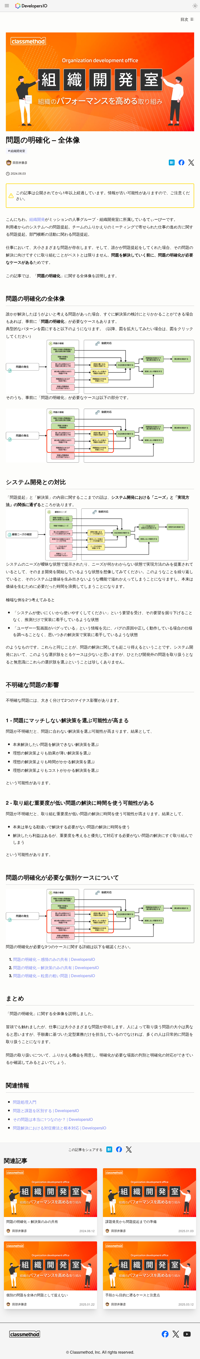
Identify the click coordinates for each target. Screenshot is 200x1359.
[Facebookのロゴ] (165, 1334)
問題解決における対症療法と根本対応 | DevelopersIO (59, 1128)
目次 (184, 19)
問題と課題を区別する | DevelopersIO (46, 1110)
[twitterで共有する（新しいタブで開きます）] (191, 163)
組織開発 (37, 219)
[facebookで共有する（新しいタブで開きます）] (181, 162)
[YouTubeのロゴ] (187, 1334)
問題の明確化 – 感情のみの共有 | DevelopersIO (54, 959)
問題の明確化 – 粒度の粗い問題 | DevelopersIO (54, 975)
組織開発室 (17, 151)
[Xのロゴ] (175, 1334)
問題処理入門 (24, 1102)
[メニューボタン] (7, 6)
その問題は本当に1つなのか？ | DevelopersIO (53, 1119)
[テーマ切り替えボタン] (195, 6)
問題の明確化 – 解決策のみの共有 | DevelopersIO (56, 967)
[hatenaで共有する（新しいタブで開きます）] (172, 162)
